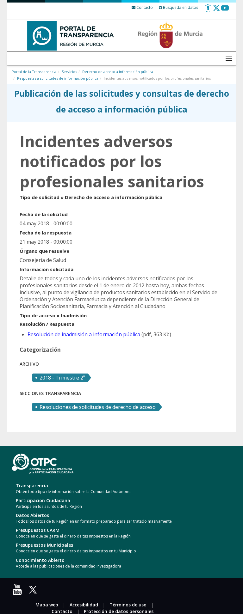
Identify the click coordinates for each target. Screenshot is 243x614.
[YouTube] (19, 592)
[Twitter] (216, 10)
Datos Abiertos (32, 515)
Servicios (69, 71)
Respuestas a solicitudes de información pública (57, 78)
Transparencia (32, 486)
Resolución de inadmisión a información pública (84, 334)
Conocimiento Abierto (40, 560)
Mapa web (46, 605)
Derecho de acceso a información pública (117, 71)
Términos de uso (127, 605)
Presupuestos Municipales (44, 545)
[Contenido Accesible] (208, 10)
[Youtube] (225, 10)
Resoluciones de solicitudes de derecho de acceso (98, 407)
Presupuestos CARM (37, 530)
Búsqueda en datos (180, 7)
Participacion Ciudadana (43, 500)
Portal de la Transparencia (34, 71)
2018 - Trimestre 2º (62, 377)
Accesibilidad (84, 605)
